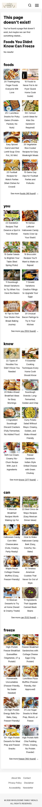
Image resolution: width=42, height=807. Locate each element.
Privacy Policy (15, 783)
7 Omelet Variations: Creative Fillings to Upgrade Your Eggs (30, 289)
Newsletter (28, 788)
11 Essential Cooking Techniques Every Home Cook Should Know (30, 367)
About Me (16, 778)
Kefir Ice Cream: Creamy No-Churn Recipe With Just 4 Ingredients (11, 462)
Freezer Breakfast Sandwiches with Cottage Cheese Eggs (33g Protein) (30, 654)
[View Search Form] (30, 5)
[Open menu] (37, 5)
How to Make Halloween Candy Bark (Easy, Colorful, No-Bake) (30, 544)
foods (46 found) (28, 193)
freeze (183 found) (27, 759)
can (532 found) (28, 617)
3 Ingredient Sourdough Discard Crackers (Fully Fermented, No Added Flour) (12, 427)
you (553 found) (28, 331)
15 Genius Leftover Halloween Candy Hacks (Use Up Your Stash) (30, 230)
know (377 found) (27, 480)
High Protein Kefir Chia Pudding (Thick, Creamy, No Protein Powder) (30, 744)
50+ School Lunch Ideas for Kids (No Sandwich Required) (30, 120)
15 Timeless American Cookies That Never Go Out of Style (30, 575)
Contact (27, 778)
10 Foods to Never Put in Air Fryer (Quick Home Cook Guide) (30, 88)
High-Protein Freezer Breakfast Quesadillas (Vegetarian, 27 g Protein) (12, 654)
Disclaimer (29, 783)
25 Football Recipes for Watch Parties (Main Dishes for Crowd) (11, 179)
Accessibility (15, 788)
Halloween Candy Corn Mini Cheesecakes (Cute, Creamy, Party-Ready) (12, 544)
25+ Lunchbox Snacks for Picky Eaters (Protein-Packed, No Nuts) (12, 120)
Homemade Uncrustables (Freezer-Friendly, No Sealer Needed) (12, 685)
